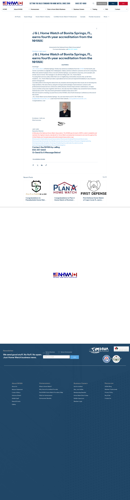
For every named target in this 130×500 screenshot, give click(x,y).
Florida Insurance (94, 17)
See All (105, 177)
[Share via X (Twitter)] (37, 165)
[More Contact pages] (126, 9)
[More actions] (97, 28)
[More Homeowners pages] (45, 9)
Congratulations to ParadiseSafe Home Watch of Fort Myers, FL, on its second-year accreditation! (36, 199)
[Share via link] (46, 165)
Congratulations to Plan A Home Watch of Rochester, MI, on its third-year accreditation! (64, 199)
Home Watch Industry (43, 17)
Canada (82, 17)
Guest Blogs (28, 17)
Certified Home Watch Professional (65, 17)
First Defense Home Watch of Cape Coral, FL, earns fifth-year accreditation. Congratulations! (93, 199)
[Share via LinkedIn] (42, 165)
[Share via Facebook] (33, 165)
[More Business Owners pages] (90, 9)
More (105, 17)
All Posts (18, 17)
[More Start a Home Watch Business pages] (72, 9)
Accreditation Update (39, 159)
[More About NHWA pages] (29, 9)
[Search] (93, 3)
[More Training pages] (103, 9)
